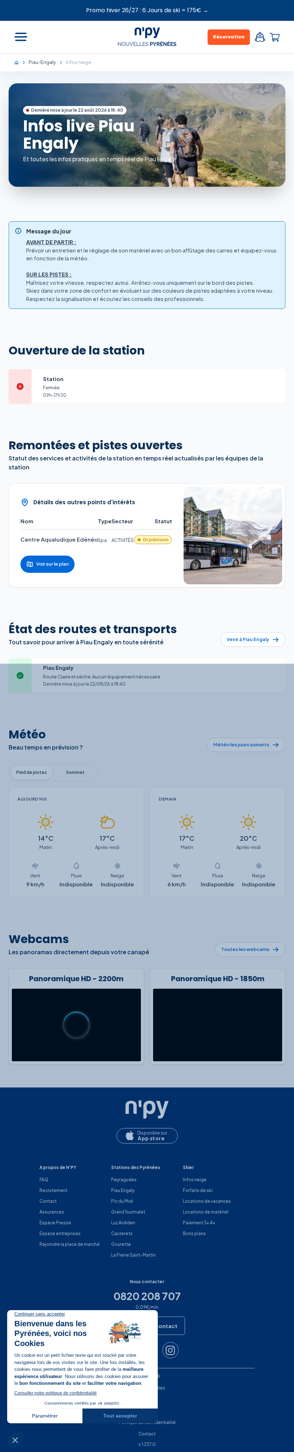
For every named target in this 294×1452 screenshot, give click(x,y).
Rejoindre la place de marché (69, 1244)
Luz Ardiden (123, 1222)
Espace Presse (55, 1222)
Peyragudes (124, 1179)
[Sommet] (75, 772)
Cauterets (122, 1233)
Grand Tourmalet (128, 1212)
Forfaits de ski (198, 1190)
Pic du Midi (122, 1201)
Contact (48, 1201)
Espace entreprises (60, 1233)
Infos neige (195, 1179)
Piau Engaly (122, 1190)
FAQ (43, 1179)
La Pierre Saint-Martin (133, 1255)
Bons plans (194, 1233)
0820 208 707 (147, 1296)
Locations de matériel (205, 1212)
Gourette (121, 1244)
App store (151, 1138)
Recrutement (53, 1190)
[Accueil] (20, 62)
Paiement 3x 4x (199, 1222)
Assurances (51, 1212)
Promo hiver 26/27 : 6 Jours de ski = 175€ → (147, 10)
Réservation (229, 36)
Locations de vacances (207, 1201)
